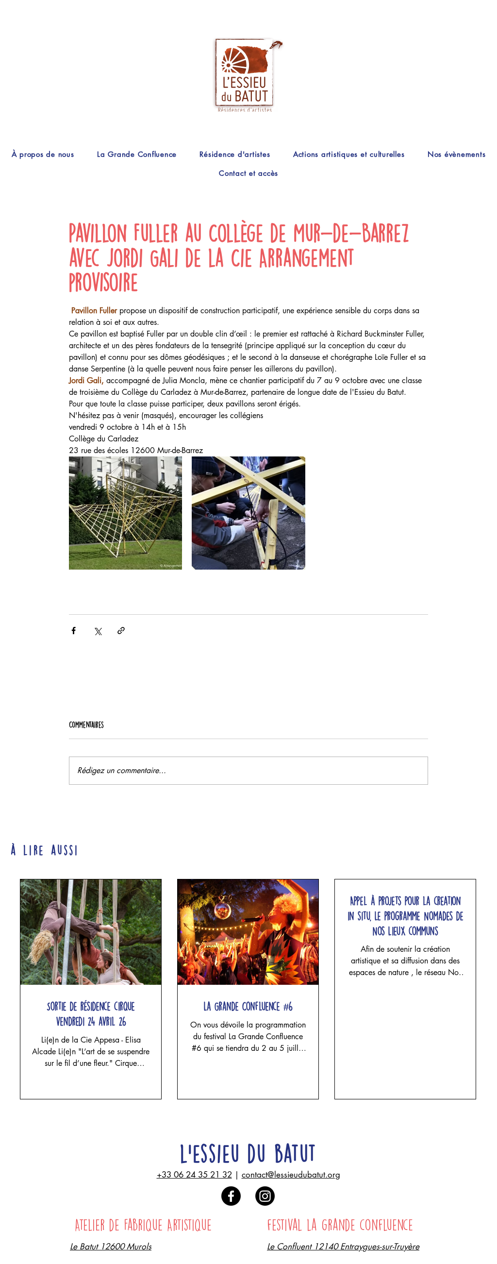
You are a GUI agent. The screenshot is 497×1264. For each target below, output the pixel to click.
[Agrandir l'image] (125, 513)
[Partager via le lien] (121, 630)
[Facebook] (231, 1196)
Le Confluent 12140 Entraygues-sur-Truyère (343, 1246)
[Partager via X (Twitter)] (97, 630)
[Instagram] (265, 1196)
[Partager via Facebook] (73, 630)
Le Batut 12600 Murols (110, 1246)
